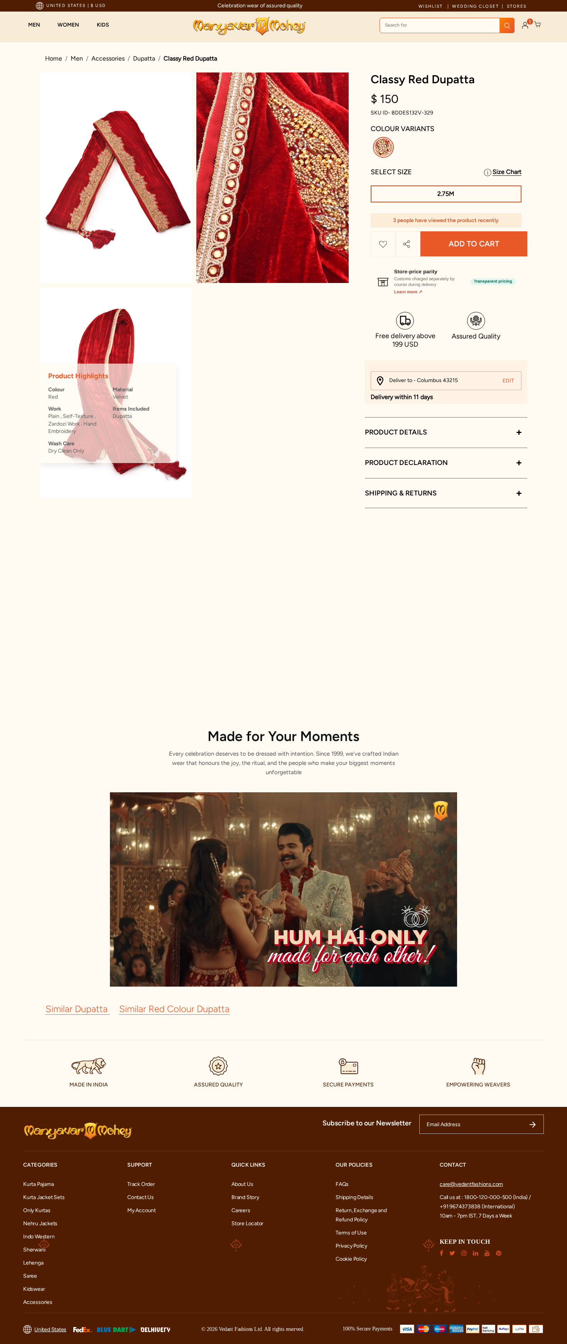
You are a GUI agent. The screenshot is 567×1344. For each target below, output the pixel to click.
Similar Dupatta (78, 1008)
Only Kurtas (37, 1210)
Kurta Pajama (38, 1184)
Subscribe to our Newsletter (367, 1123)
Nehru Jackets (40, 1223)
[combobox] (447, 25)
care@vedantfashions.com (471, 1184)
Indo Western (38, 1236)
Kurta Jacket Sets (43, 1197)
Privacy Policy (351, 1246)
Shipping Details (354, 1197)
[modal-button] (446, 278)
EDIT (508, 380)
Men (77, 58)
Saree (30, 1276)
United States (50, 1329)
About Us (242, 1184)
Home (53, 58)
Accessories (108, 58)
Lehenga (33, 1263)
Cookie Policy (351, 1259)
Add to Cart (474, 244)
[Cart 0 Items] (538, 25)
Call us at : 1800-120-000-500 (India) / (485, 1197)
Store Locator (247, 1223)
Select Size (391, 172)
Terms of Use (351, 1232)
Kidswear (34, 1289)
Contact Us (140, 1197)
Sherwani (34, 1249)
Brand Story (245, 1197)
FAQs (342, 1184)
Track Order (141, 1184)
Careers (240, 1210)
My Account (141, 1210)
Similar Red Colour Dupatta (174, 1008)
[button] (38, 25)
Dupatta (144, 58)
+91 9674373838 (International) (477, 1206)
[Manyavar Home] (249, 26)
